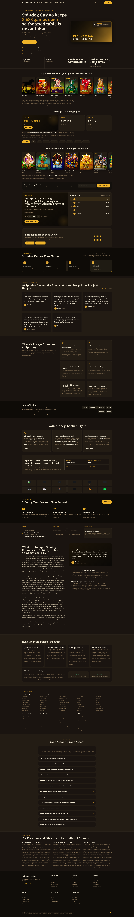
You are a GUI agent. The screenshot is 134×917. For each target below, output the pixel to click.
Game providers (75, 886)
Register (52, 880)
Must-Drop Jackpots (26, 728)
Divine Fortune (24, 720)
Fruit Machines (61, 700)
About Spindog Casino (81, 716)
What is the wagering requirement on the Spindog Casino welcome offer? (58, 786)
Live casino (74, 882)
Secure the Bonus (28, 42)
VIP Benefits (42, 728)
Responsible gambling (76, 903)
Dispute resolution (54, 901)
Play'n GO (79, 700)
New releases (74, 889)
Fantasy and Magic (62, 708)
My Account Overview (63, 720)
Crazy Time (98, 704)
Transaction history (25, 901)
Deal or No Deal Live (99, 708)
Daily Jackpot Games (26, 726)
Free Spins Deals (43, 720)
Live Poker (97, 702)
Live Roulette (98, 698)
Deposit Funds (61, 724)
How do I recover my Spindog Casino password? (52, 764)
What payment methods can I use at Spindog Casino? (53, 797)
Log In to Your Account (63, 716)
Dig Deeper (57, 448)
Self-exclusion (74, 906)
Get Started (107, 501)
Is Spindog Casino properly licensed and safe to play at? (54, 775)
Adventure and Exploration (64, 702)
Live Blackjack (98, 696)
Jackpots (62, 142)
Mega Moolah (24, 718)
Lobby (33, 142)
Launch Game (28, 127)
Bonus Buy (56, 2)
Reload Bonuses (43, 722)
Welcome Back (100, 2)
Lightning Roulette (99, 710)
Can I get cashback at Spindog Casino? (49, 808)
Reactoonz (42, 704)
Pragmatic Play (80, 696)
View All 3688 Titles (44, 42)
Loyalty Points (43, 726)
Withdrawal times (25, 903)
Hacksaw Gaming (80, 706)
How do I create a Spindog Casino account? (51, 748)
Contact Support (80, 730)
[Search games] (93, 2)
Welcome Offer (43, 718)
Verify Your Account (62, 722)
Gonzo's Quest (43, 708)
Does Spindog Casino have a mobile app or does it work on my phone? (57, 802)
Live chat (52, 897)
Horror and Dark (62, 704)
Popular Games (25, 696)
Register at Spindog (62, 718)
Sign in (52, 878)
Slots (51, 2)
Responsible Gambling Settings (64, 728)
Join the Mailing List (103, 185)
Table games (74, 884)
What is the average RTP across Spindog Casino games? (54, 813)
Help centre (53, 895)
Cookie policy (74, 901)
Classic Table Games (26, 704)
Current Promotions (44, 716)
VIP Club (46, 2)
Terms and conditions (76, 895)
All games (74, 878)
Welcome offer (96, 878)
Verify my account (54, 884)
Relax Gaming (79, 710)
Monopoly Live (98, 706)
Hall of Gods (24, 724)
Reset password (54, 886)
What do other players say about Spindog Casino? (52, 824)
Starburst (42, 702)
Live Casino (46, 142)
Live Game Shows (25, 706)
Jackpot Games (25, 702)
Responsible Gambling (81, 720)
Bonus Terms (79, 724)
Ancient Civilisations (62, 696)
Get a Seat (108, 2)
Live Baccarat (98, 700)
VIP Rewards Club (43, 724)
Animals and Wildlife (62, 706)
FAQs (52, 903)
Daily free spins (96, 880)
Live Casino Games (25, 700)
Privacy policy (74, 899)
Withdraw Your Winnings (63, 726)
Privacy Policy (80, 726)
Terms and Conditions (81, 722)
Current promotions (97, 886)
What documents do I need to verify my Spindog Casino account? (56, 769)
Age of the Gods (25, 722)
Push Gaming (79, 708)
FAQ (78, 728)
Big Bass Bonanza (43, 700)
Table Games (39, 2)
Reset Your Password (63, 730)
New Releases (24, 708)
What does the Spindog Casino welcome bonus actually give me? (56, 780)
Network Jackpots (25, 730)
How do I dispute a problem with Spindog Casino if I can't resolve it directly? (59, 819)
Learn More (26, 448)
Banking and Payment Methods (83, 718)
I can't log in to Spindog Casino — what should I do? (53, 758)
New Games (62, 2)
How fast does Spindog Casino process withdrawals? (53, 791)
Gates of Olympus (43, 696)
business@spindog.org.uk (27, 883)
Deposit (23, 895)
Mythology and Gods (63, 698)
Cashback (95, 882)
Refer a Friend (43, 730)
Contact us (53, 899)
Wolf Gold (42, 710)
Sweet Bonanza (43, 698)
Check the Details (89, 448)
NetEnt (78, 698)
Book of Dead (43, 706)
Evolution (79, 704)
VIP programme (96, 884)
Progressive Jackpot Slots (27, 716)
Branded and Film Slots (63, 710)
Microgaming (79, 702)
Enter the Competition (31, 221)
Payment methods (25, 899)
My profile (53, 882)
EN (95, 2)
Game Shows (54, 142)
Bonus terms (74, 897)
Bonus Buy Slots (25, 710)
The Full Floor (26, 142)
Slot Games (24, 698)
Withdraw (24, 897)
